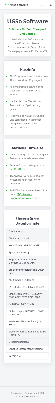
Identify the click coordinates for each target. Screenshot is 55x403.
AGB (42, 393)
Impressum (17, 393)
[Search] (42, 5)
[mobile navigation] (50, 4)
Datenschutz (31, 393)
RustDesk (19, 169)
